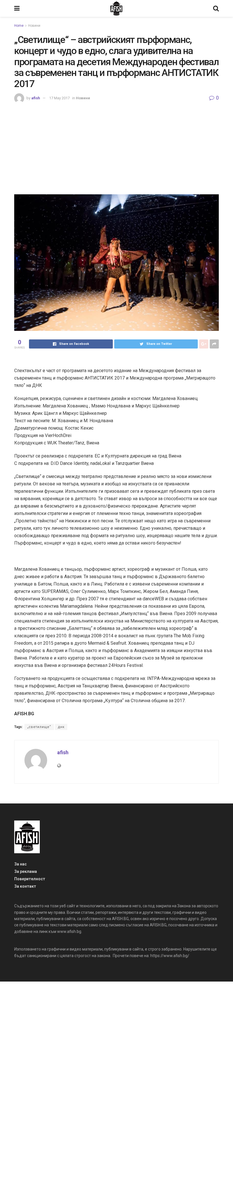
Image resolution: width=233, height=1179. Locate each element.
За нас (20, 864)
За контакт (25, 886)
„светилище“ (39, 727)
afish (35, 98)
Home (19, 26)
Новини (34, 26)
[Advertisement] (116, 146)
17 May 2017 (59, 98)
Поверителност (29, 879)
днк (61, 727)
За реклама (25, 871)
